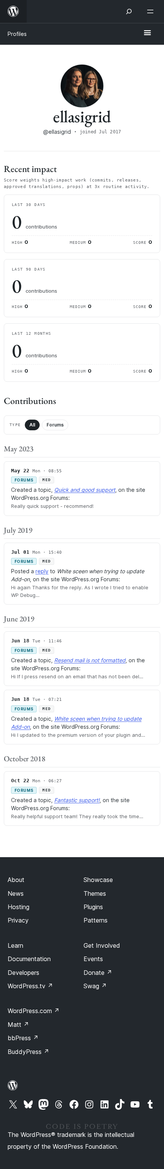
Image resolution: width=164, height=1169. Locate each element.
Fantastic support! (77, 800)
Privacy (18, 920)
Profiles (17, 34)
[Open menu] (152, 11)
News (16, 893)
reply (41, 571)
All (32, 425)
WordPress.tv (30, 986)
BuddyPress (28, 1052)
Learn (15, 945)
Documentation (29, 959)
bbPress (23, 1038)
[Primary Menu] (147, 33)
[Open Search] (129, 11)
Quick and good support (84, 489)
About (16, 880)
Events (93, 959)
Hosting (18, 907)
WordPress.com (33, 1011)
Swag (95, 986)
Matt (18, 1024)
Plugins (93, 907)
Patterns (96, 920)
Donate (98, 972)
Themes (95, 893)
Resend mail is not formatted (89, 660)
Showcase (98, 880)
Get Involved (102, 945)
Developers (23, 972)
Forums (55, 425)
